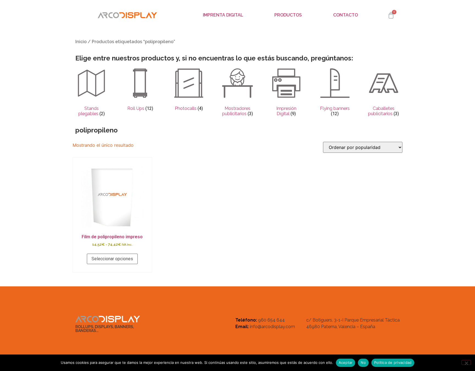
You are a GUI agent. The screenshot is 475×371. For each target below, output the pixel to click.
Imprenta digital (223, 15)
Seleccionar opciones (112, 258)
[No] (466, 362)
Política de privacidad (393, 362)
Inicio (81, 41)
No (363, 362)
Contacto (345, 15)
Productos (288, 15)
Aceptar (346, 362)
